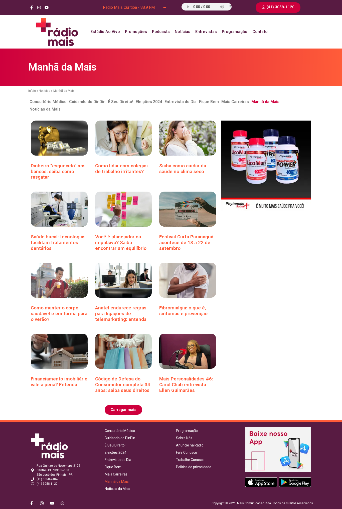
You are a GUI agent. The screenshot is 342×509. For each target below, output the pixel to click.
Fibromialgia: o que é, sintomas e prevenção (183, 310)
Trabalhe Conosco (190, 460)
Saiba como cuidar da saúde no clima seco (182, 168)
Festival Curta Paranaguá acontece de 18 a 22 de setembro (186, 242)
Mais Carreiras (235, 101)
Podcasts (161, 31)
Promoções (136, 31)
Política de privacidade (193, 467)
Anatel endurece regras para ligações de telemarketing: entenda (120, 313)
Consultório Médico (48, 101)
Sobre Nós (184, 438)
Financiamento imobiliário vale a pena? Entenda (59, 381)
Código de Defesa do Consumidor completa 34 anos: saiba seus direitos (122, 384)
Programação (234, 31)
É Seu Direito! (120, 101)
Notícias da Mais (45, 109)
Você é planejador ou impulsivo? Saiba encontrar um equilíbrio (120, 242)
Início (32, 91)
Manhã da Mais (265, 101)
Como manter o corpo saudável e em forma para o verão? (59, 313)
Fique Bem (209, 101)
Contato (260, 31)
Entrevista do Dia (180, 101)
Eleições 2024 (149, 101)
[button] (123, 410)
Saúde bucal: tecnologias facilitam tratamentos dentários (58, 242)
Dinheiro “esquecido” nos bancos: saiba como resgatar (58, 171)
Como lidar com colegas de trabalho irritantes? (121, 168)
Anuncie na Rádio (190, 445)
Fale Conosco (186, 452)
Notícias (182, 31)
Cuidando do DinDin (87, 101)
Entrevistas (206, 31)
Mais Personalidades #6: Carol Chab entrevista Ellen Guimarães (186, 384)
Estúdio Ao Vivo (105, 31)
